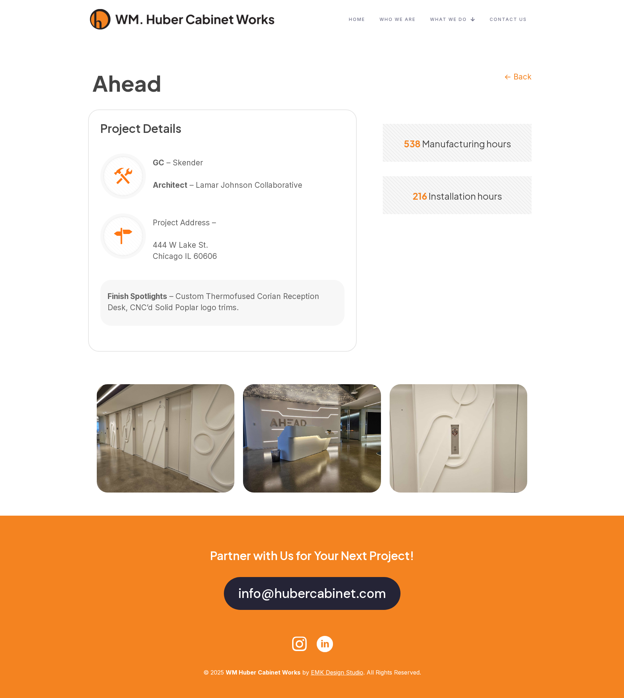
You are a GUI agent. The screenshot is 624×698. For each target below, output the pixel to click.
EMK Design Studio (337, 672)
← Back (518, 76)
